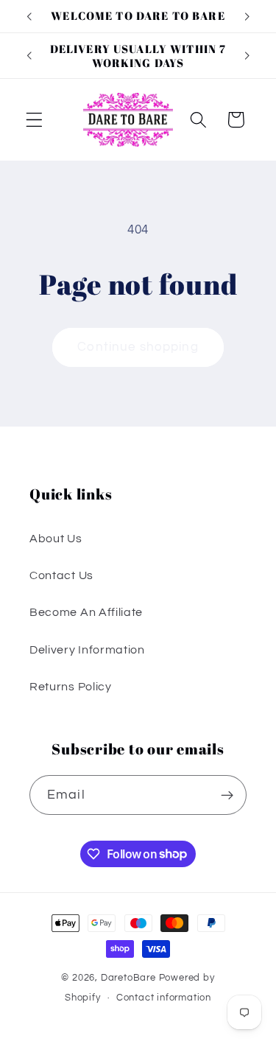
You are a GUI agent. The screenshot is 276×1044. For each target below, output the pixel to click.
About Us (55, 538)
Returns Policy (70, 687)
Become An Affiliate (86, 612)
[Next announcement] (247, 16)
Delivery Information (87, 650)
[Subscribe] (227, 795)
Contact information (163, 998)
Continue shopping (138, 347)
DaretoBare (128, 978)
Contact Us (61, 575)
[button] (34, 120)
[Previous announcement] (29, 16)
